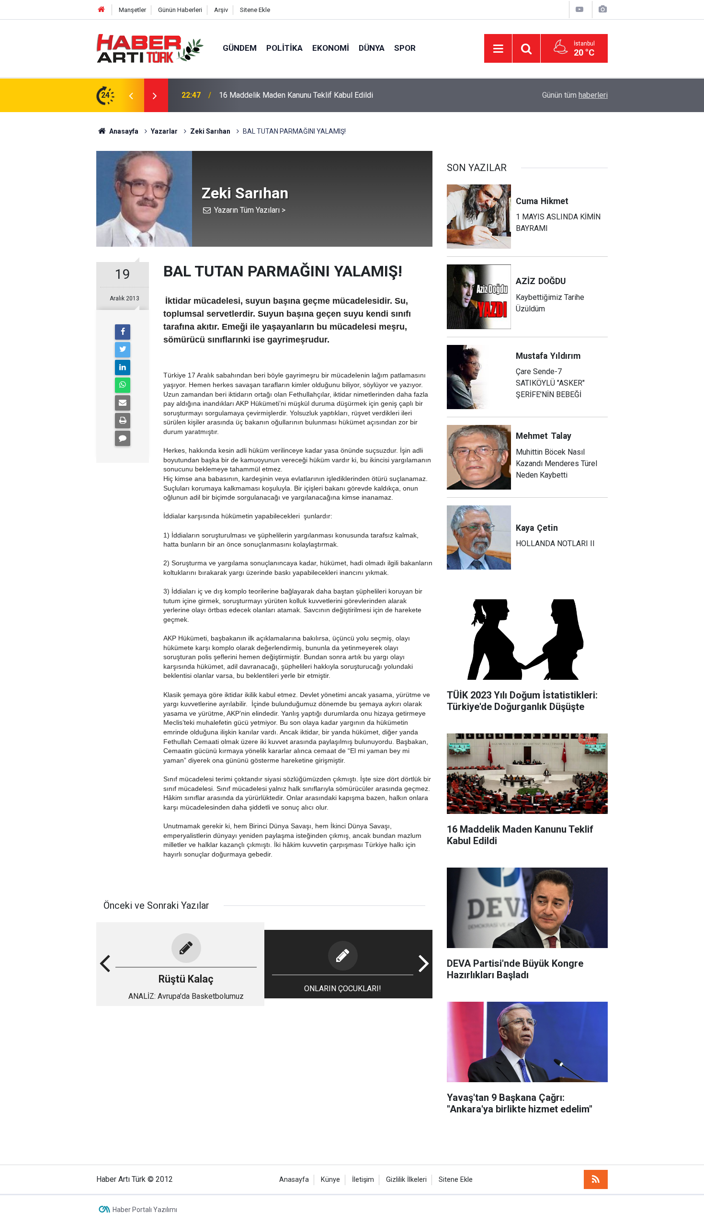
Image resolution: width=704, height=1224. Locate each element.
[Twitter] (122, 349)
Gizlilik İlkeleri (406, 1180)
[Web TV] (579, 9)
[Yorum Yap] (122, 438)
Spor (405, 48)
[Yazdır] (122, 420)
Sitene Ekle (255, 9)
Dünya (372, 48)
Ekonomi (330, 48)
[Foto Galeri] (602, 9)
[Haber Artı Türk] (150, 47)
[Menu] (498, 49)
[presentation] (131, 95)
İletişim (363, 1180)
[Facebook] (122, 332)
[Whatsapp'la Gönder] (122, 385)
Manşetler (132, 9)
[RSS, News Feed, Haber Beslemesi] (596, 1179)
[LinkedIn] (122, 367)
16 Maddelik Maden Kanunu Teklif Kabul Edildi (296, 95)
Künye (330, 1180)
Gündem (240, 48)
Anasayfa (294, 1180)
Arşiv (221, 9)
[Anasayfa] (101, 9)
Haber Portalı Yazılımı (145, 1209)
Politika (284, 48)
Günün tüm (575, 95)
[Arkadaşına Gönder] (122, 403)
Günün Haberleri (180, 9)
